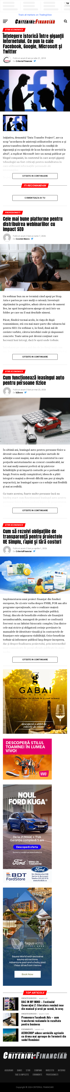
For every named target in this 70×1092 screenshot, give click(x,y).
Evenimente (37, 1074)
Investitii (50, 1070)
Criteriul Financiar (24, 61)
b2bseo (19, 392)
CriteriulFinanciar (24, 551)
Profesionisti (52, 1074)
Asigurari (9, 1070)
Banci (19, 1070)
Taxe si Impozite (22, 1074)
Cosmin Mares (23, 239)
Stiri (28, 1070)
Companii (38, 1070)
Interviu (61, 1070)
